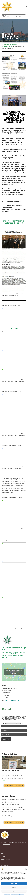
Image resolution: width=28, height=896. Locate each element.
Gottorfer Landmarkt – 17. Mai (10, 770)
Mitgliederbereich (5, 859)
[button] (26, 869)
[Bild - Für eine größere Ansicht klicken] (14, 551)
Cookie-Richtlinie (7, 894)
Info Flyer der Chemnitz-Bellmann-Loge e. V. (14, 222)
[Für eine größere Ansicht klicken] (14, 316)
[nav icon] (26, 6)
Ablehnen (14, 887)
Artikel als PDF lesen (14, 329)
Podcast (3, 856)
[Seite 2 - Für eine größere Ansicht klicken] (14, 611)
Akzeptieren (14, 883)
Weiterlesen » (4, 780)
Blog (2, 853)
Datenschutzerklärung (15, 894)
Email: (12, 723)
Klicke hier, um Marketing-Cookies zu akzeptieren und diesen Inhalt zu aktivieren (14, 672)
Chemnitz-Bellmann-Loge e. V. (12, 700)
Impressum (22, 894)
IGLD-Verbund (6, 844)
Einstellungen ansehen (14, 891)
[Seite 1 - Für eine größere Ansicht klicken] (14, 578)
